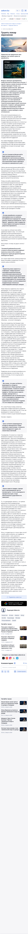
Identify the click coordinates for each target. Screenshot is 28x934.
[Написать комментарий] (14, 667)
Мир (8, 13)
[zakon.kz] (5, 10)
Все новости (4, 25)
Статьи (18, 13)
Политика (3, 13)
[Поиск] (22, 10)
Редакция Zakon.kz (13, 25)
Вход (26, 663)
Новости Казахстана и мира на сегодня (11, 23)
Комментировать (22, 671)
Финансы (12, 13)
